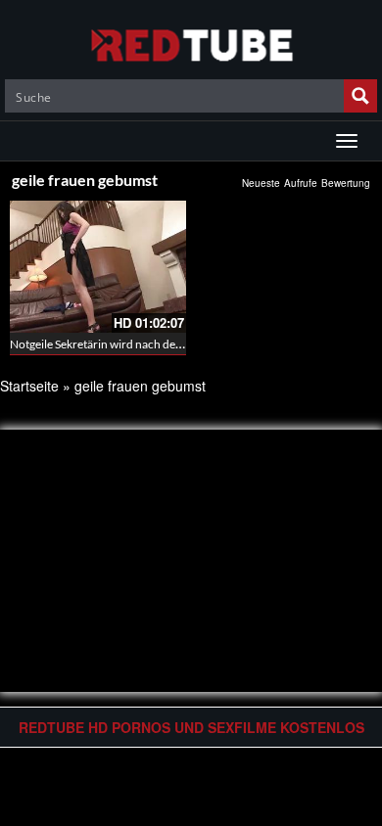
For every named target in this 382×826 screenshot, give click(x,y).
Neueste (261, 183)
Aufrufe (300, 183)
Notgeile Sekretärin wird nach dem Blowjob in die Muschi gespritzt (178, 344)
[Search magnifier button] (360, 96)
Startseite (29, 385)
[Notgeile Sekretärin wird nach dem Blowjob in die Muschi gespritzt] (98, 267)
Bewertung (345, 183)
